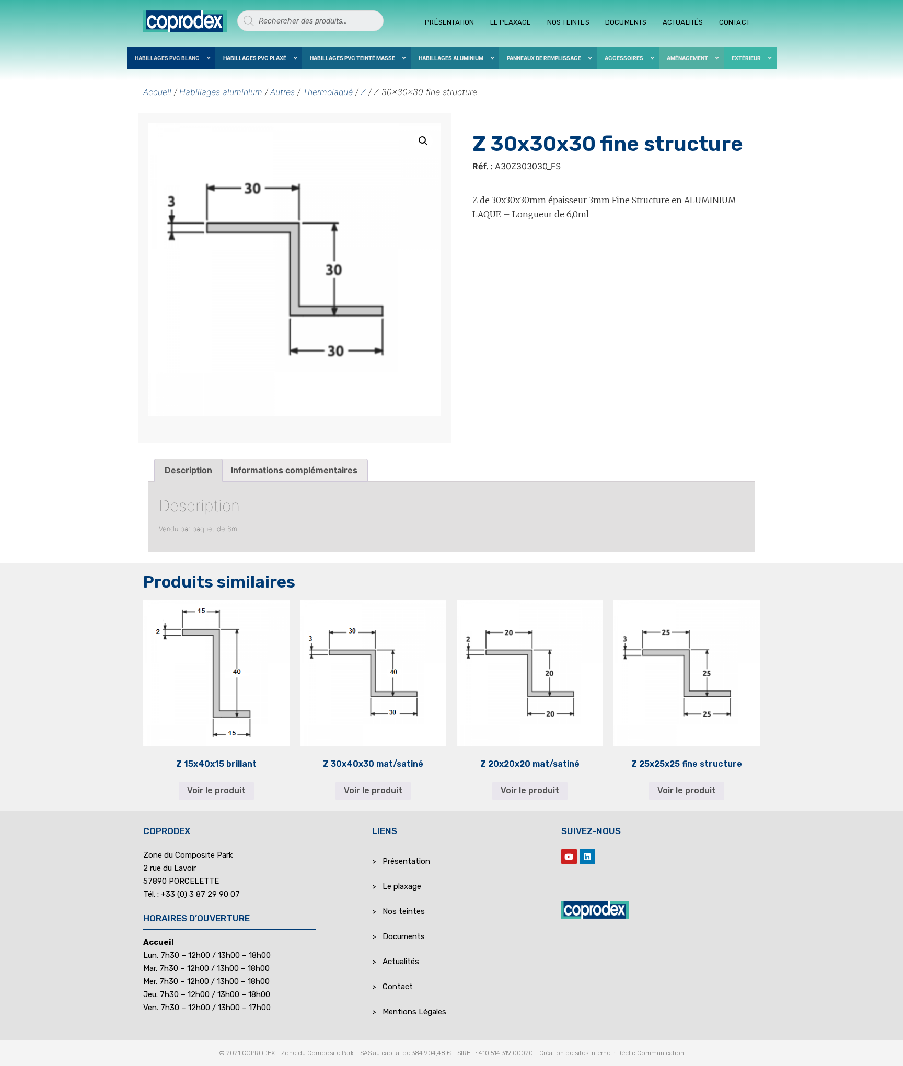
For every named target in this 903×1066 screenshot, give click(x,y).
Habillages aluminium (220, 92)
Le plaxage (510, 22)
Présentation (449, 22)
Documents (626, 22)
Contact (734, 22)
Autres (282, 92)
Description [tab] (188, 470)
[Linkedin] (587, 856)
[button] (423, 141)
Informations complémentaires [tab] (294, 470)
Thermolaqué (328, 92)
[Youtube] (569, 856)
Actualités (683, 22)
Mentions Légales (414, 1011)
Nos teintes (568, 22)
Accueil (157, 92)
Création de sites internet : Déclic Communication (611, 1053)
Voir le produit (216, 790)
